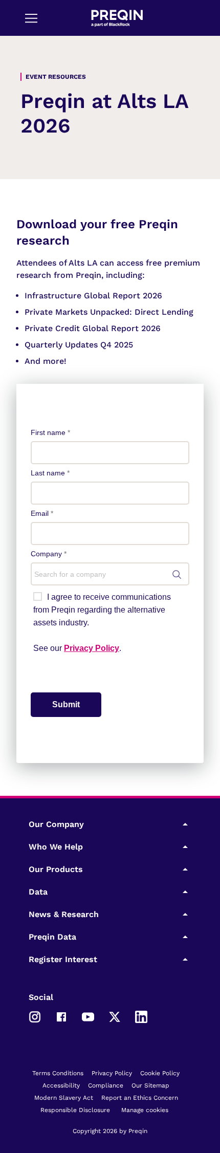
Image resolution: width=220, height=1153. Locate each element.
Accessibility (61, 1085)
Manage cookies (144, 1110)
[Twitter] (114, 1016)
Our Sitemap (150, 1085)
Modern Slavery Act (63, 1097)
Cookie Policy (160, 1073)
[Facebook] (61, 1016)
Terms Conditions (57, 1073)
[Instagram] (35, 1016)
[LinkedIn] (141, 1016)
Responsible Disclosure (75, 1110)
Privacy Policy (112, 1073)
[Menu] (31, 18)
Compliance (105, 1085)
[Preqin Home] (116, 18)
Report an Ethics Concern (139, 1097)
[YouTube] (88, 1016)
